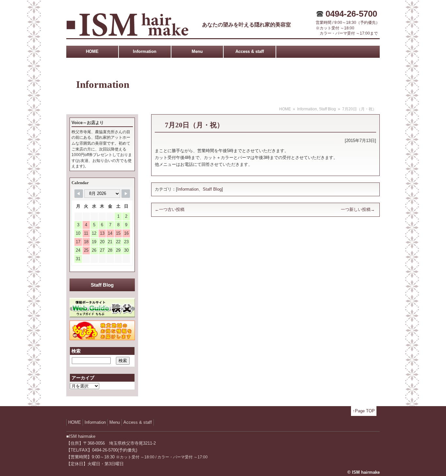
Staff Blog (327, 109)
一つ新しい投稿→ (358, 209)
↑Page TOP (364, 410)
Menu (197, 51)
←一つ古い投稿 (169, 209)
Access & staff (249, 51)
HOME (92, 51)
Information (144, 51)
